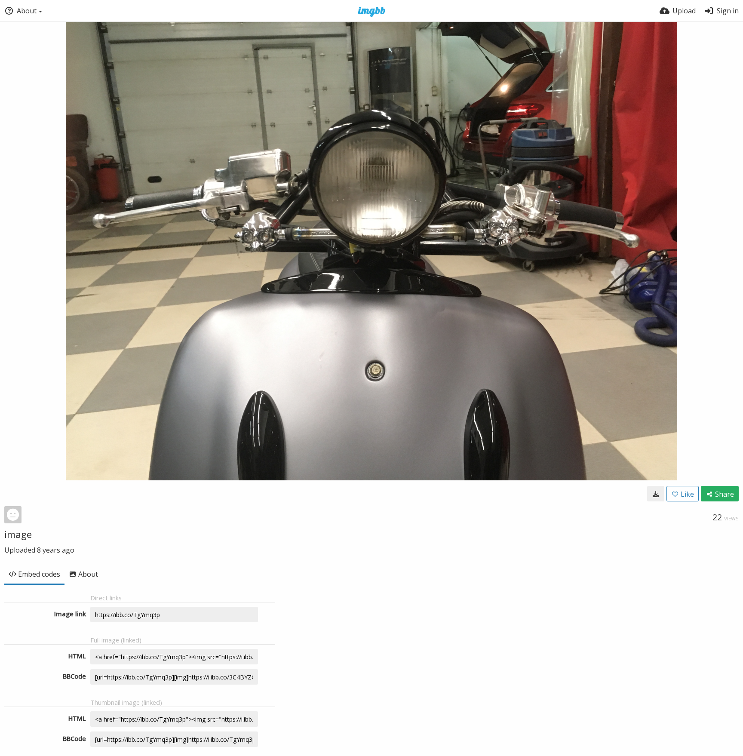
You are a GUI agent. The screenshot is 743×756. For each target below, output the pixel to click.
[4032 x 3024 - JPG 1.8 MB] (655, 493)
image (18, 534)
